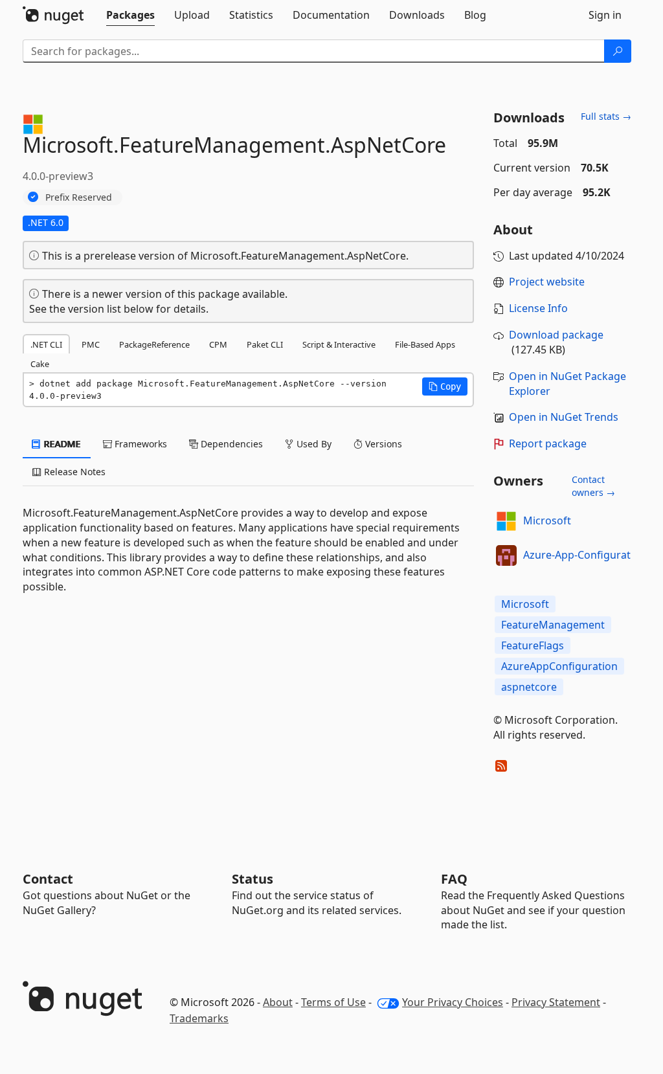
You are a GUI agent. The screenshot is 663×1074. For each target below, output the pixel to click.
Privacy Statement (555, 1002)
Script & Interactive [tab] (339, 344)
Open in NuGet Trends (563, 417)
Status (252, 879)
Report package (548, 443)
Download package (556, 335)
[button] (444, 386)
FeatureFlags (532, 645)
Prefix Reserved (78, 197)
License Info (538, 308)
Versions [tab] (382, 444)
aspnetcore (529, 687)
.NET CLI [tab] (46, 344)
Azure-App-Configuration (584, 555)
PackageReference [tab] (154, 344)
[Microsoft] (506, 521)
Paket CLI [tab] (265, 344)
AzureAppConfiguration (559, 666)
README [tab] (61, 444)
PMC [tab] (91, 344)
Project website (547, 281)
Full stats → (606, 116)
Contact (48, 879)
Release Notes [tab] (73, 471)
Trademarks (199, 1018)
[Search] (617, 51)
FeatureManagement (553, 625)
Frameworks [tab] (139, 444)
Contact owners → (593, 485)
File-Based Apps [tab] (425, 344)
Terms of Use (333, 1002)
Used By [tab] (313, 444)
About (278, 1002)
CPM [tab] (218, 344)
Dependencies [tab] (230, 444)
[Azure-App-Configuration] (506, 555)
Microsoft (547, 520)
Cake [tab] (39, 364)
